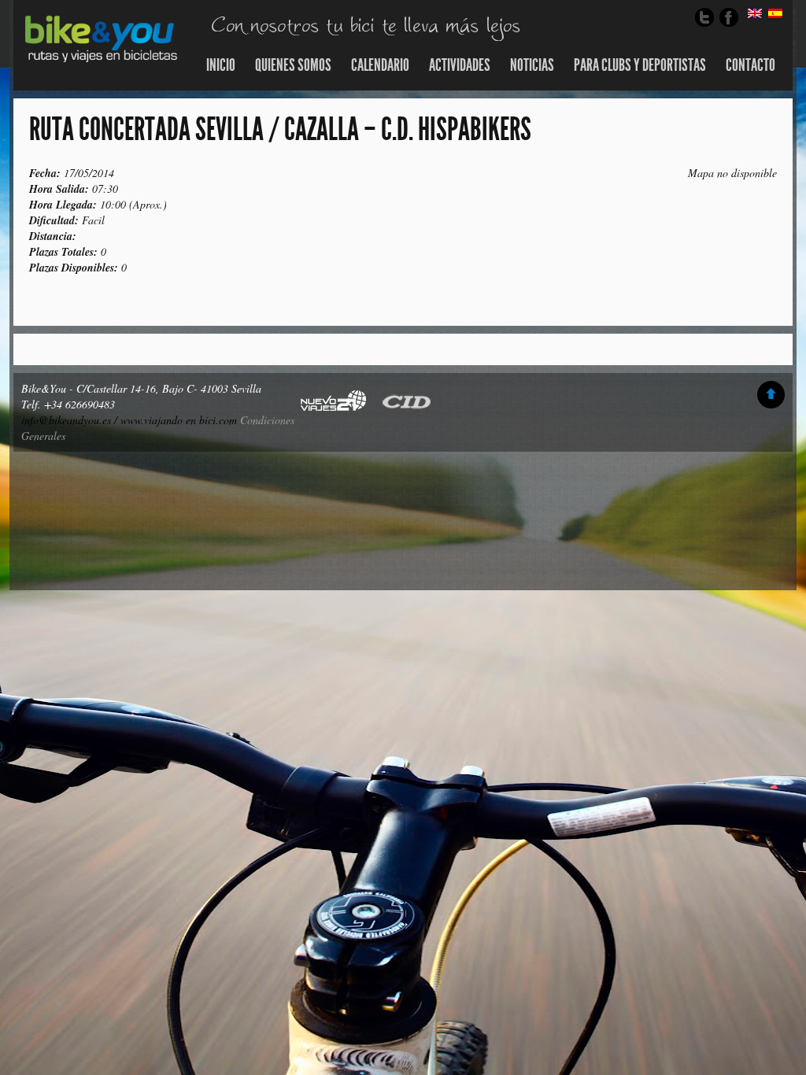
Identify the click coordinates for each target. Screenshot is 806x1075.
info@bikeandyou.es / (70, 419)
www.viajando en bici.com (178, 419)
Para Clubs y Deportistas (640, 65)
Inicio (220, 65)
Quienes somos (293, 65)
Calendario (380, 65)
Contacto (750, 65)
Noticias (532, 65)
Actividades (459, 65)
